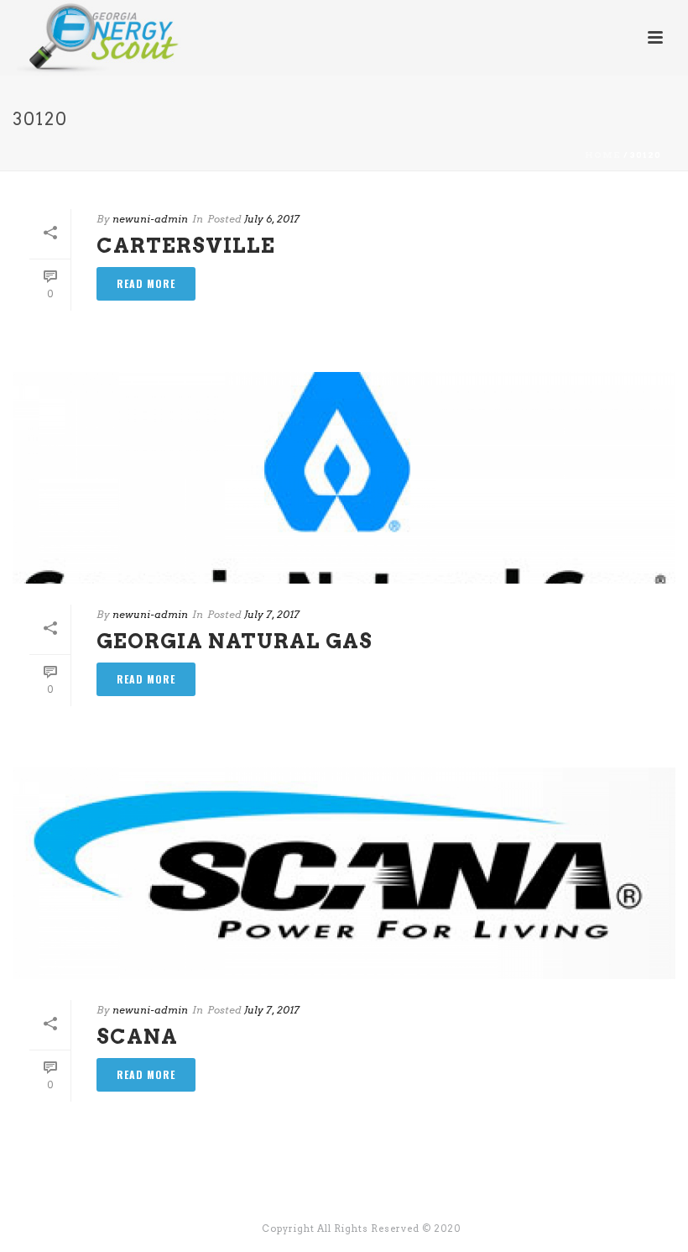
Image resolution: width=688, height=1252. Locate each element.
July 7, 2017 (272, 614)
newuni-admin (150, 218)
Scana (137, 1036)
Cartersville (185, 245)
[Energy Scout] (83, 38)
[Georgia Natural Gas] (344, 477)
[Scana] (344, 872)
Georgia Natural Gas (234, 641)
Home (603, 154)
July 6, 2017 (272, 218)
